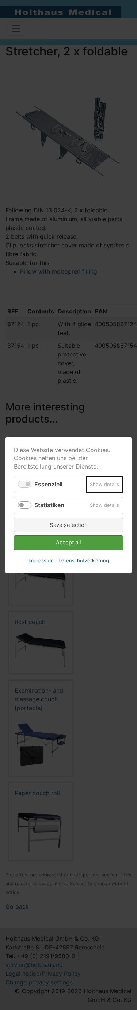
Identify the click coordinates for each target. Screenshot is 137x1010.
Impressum (40, 560)
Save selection (69, 524)
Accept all (68, 542)
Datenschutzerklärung (83, 560)
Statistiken (49, 505)
